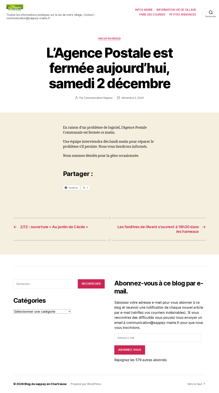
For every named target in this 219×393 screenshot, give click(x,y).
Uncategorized (109, 38)
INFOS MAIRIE (144, 9)
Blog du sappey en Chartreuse (45, 384)
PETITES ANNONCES (182, 14)
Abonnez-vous (129, 349)
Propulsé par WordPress (85, 384)
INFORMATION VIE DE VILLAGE (176, 9)
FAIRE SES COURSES (152, 14)
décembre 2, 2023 (133, 97)
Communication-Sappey (98, 97)
